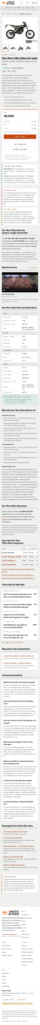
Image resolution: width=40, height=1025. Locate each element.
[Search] (22, 3)
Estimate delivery (20, 149)
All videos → (33, 267)
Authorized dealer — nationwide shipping (18, 846)
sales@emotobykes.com (9, 934)
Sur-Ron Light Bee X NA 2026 (11, 556)
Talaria (23, 931)
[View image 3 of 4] (20, 48)
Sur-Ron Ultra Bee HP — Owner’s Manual (18, 656)
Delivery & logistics (27, 958)
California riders (26, 955)
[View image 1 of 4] (5, 48)
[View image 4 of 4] (28, 48)
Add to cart (20, 136)
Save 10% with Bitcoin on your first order (18, 1003)
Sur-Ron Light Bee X (8, 560)
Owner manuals (7, 949)
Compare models (26, 918)
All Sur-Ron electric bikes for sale (15, 831)
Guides (4, 952)
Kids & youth (25, 934)
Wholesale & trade (27, 962)
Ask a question (20, 144)
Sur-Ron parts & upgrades (12, 838)
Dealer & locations (27, 949)
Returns (4, 983)
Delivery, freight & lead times (14, 865)
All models (24, 915)
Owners (23, 924)
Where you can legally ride (13, 856)
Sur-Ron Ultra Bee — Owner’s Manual (17, 663)
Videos (23, 921)
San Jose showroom (27, 952)
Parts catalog (6, 945)
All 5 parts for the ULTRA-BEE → (13, 642)
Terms (4, 980)
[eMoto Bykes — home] (8, 3)
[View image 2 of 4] (13, 48)
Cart (27, 2)
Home (3, 13)
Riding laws (5, 973)
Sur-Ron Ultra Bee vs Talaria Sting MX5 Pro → (18, 578)
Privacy (4, 976)
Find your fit (25, 937)
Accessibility (5, 986)
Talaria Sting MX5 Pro (9, 564)
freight (4, 519)
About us (24, 945)
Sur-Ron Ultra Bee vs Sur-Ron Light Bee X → (18, 575)
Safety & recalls (6, 955)
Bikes (8, 13)
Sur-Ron (14, 13)
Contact (23, 965)
